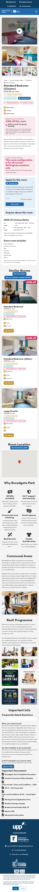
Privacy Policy (27, 879)
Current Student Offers (16, 80)
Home (5, 80)
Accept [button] (15, 888)
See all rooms (19, 274)
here (14, 172)
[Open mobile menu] (36, 11)
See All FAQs (8, 766)
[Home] (11, 11)
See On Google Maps (19, 448)
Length (8, 198)
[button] (19, 181)
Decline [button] (23, 888)
